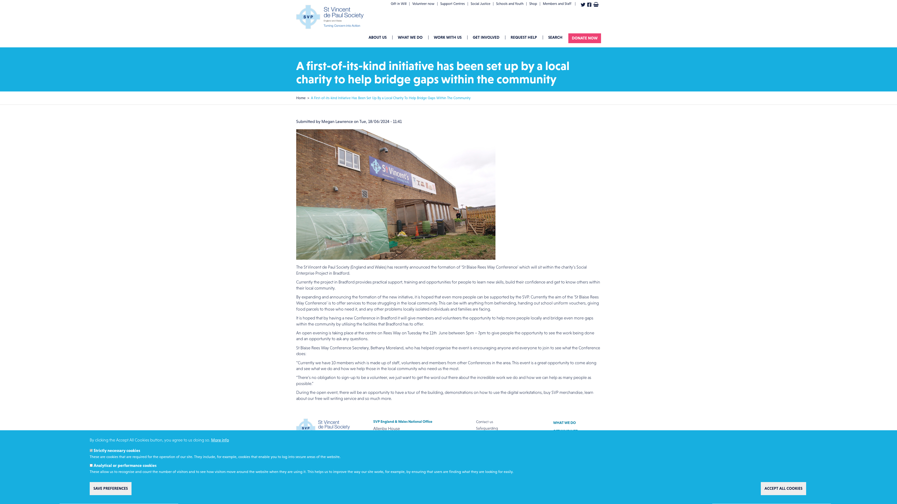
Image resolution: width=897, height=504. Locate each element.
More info (220, 440)
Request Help (524, 37)
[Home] (331, 17)
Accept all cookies (783, 488)
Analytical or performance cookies (125, 465)
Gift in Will (398, 4)
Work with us (448, 37)
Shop (533, 4)
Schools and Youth (509, 4)
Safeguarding (487, 428)
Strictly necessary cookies (117, 450)
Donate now (585, 38)
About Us (378, 37)
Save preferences (110, 488)
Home (301, 98)
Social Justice (480, 4)
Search (555, 37)
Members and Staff (557, 4)
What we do (410, 37)
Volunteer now (423, 4)
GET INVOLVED (486, 37)
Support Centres (452, 4)
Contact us (484, 422)
